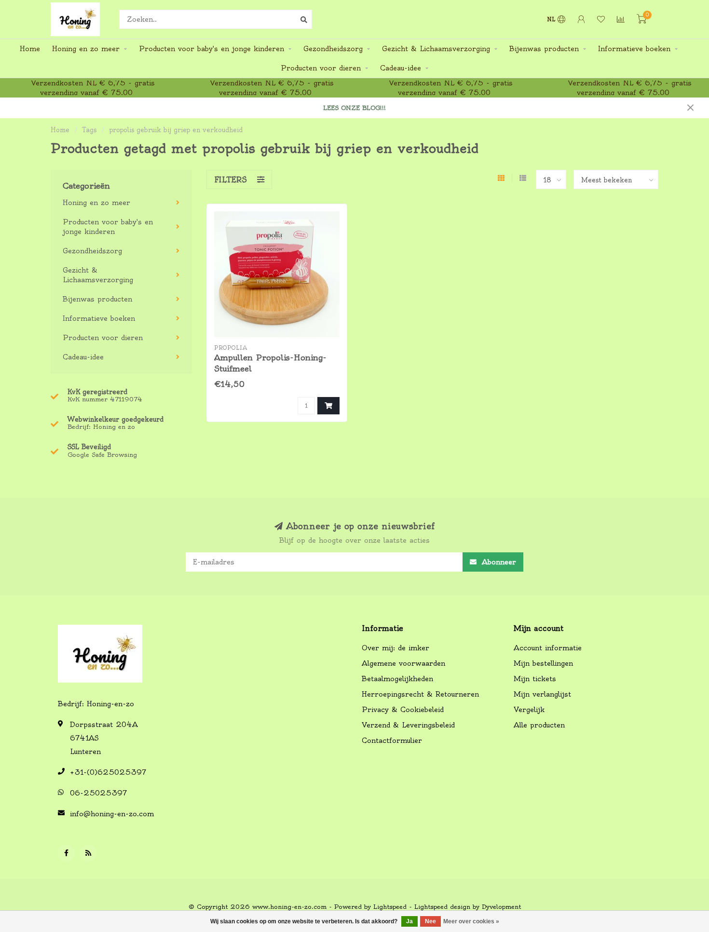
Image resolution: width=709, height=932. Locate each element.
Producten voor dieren (321, 68)
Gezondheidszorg (333, 48)
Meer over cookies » (471, 921)
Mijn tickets (535, 678)
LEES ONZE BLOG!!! (354, 107)
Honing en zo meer (86, 48)
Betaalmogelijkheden (397, 678)
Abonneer (497, 562)
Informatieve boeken (634, 48)
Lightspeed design (442, 906)
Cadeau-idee (400, 68)
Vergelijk (529, 709)
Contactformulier (392, 740)
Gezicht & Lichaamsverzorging (436, 48)
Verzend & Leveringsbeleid (408, 725)
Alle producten (539, 725)
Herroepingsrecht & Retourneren (420, 694)
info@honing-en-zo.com (112, 813)
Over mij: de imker (395, 648)
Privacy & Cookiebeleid (403, 709)
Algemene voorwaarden (403, 663)
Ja (409, 921)
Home (30, 48)
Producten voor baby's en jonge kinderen (211, 48)
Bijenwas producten (544, 48)
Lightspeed (390, 906)
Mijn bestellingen (543, 663)
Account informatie (548, 648)
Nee (430, 921)
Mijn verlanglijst (542, 694)
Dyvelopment (501, 906)
